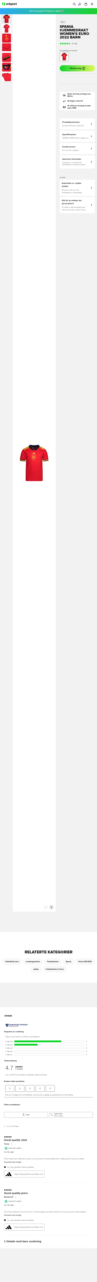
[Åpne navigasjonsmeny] (92, 4)
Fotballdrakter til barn (55, 969)
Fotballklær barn (12, 962)
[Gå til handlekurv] (86, 4)
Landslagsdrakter (33, 962)
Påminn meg (75, 68)
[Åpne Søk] (74, 4)
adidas (36, 969)
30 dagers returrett (75, 101)
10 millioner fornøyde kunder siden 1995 (79, 107)
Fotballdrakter (53, 962)
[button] (6, 28)
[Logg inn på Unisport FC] (80, 4)
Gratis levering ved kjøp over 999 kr (79, 95)
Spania (68, 962)
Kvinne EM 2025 (85, 962)
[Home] (9, 4)
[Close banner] (94, 11)
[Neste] (51, 907)
